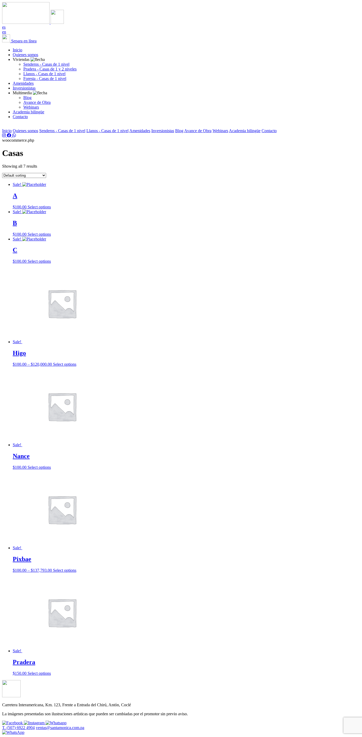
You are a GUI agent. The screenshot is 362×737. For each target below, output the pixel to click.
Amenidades (23, 83)
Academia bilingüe (28, 112)
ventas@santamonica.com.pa (60, 727)
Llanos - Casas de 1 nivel (44, 74)
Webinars (31, 107)
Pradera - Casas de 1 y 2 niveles (50, 69)
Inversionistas (24, 88)
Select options (39, 207)
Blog (27, 97)
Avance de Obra (37, 102)
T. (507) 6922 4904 (18, 727)
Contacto (20, 116)
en (4, 32)
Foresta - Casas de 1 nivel (44, 78)
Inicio (17, 50)
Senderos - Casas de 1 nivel (46, 64)
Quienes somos (25, 54)
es (4, 27)
